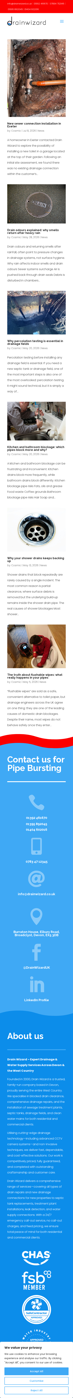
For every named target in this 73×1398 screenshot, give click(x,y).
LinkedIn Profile (36, 1000)
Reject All (37, 1390)
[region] (36, 1370)
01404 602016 (31, 9)
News (41, 131)
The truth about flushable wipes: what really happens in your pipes (34, 676)
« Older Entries (16, 738)
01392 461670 (41, 3)
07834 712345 (57, 3)
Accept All (36, 1371)
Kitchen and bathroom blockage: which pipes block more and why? (35, 448)
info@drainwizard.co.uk (19, 3)
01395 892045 (15, 9)
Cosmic (16, 131)
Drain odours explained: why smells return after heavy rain (33, 231)
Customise (36, 1381)
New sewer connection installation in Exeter (34, 125)
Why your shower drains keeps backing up (35, 560)
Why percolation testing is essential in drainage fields (35, 342)
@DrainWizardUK (36, 967)
